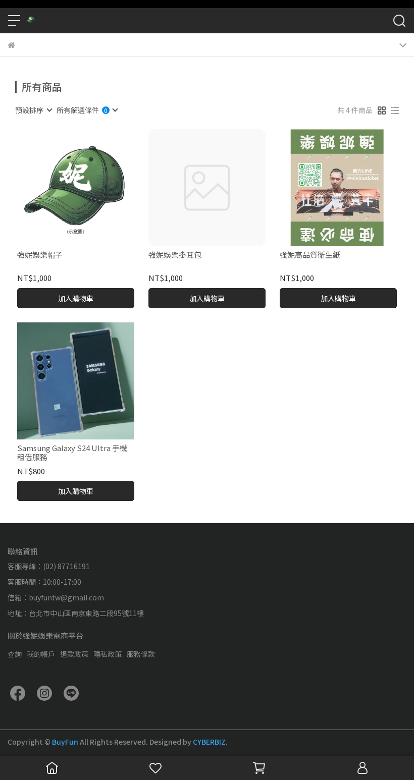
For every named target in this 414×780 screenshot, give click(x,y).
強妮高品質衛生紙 (310, 255)
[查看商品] (61, 188)
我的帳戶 (41, 654)
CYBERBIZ (209, 742)
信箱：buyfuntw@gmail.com (56, 597)
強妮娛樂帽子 (40, 255)
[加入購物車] (90, 188)
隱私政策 (107, 654)
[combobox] (33, 110)
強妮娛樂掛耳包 (174, 255)
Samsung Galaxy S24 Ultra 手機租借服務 (72, 452)
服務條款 (141, 654)
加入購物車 (75, 298)
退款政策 (74, 654)
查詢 (15, 654)
